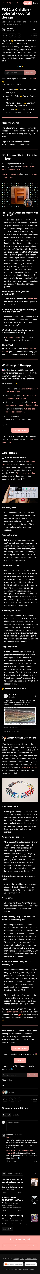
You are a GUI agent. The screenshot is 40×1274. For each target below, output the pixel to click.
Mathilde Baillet (16, 1221)
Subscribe (27, 3)
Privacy (16, 1259)
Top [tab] (4, 1173)
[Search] (36, 1173)
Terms (22, 1259)
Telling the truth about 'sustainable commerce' (12, 1180)
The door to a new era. (10, 1203)
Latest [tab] (10, 1173)
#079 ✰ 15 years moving (12, 1216)
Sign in (35, 3)
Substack (9, 1269)
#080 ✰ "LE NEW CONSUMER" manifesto (12, 1198)
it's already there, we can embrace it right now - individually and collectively (15, 1186)
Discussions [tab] (18, 1173)
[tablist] (11, 1115)
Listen (35, 29)
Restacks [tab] (16, 1115)
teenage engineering (26, 473)
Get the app (30, 1264)
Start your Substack (14, 1264)
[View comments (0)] (11, 1223)
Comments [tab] (7, 1115)
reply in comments (14, 1012)
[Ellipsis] (37, 1134)
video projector (12, 337)
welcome (32, 79)
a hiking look (32, 299)
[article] (20, 1186)
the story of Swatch (28, 767)
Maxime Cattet (18, 1207)
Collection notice (31, 1259)
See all (6, 1229)
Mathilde (10, 28)
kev (12, 1189)
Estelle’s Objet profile (11, 174)
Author (9, 1137)
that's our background (10, 1218)
